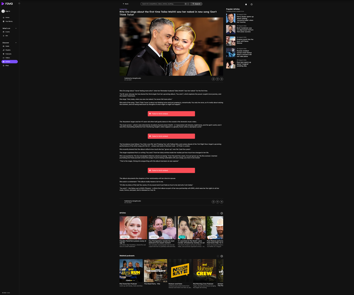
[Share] (221, 79)
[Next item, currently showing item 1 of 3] (221, 256)
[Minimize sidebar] (19, 3)
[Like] (217, 79)
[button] (240, 18)
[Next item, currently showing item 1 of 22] (221, 213)
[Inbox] (246, 4)
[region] (171, 231)
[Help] (251, 4)
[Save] (213, 79)
